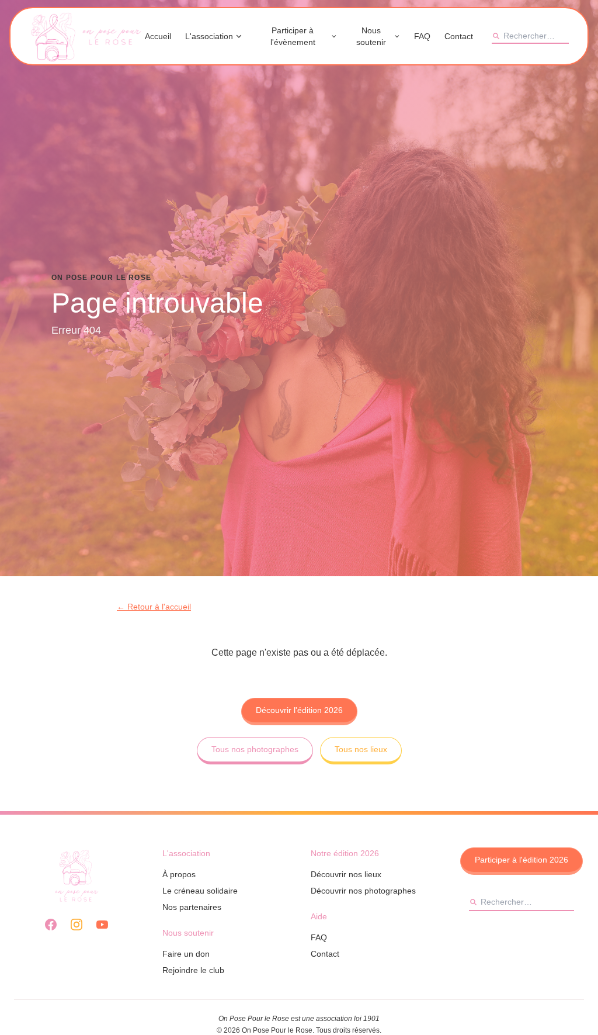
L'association (209, 36)
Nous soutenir (371, 36)
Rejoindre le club (193, 970)
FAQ (422, 36)
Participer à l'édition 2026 (521, 859)
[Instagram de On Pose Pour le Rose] (76, 924)
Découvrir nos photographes (363, 890)
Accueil (158, 36)
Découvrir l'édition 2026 (299, 710)
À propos (179, 874)
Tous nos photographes (254, 749)
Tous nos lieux (361, 749)
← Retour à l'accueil (154, 606)
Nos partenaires (191, 907)
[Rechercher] (496, 36)
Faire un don (186, 953)
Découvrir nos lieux (346, 874)
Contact (458, 36)
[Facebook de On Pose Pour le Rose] (50, 924)
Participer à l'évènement (292, 36)
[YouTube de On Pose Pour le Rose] (102, 924)
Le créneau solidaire (200, 890)
